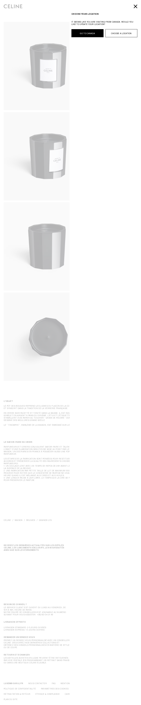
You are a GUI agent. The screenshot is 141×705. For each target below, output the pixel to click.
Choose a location (121, 33)
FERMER (135, 6)
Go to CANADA (87, 33)
